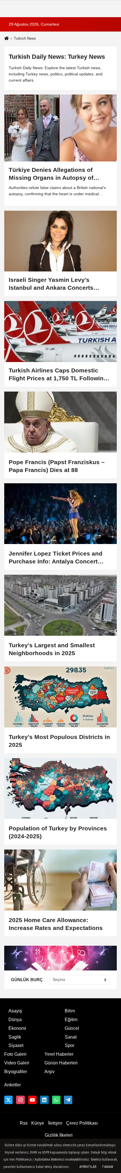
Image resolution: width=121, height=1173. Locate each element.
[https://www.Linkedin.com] (44, 1100)
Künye (37, 1123)
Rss (24, 1123)
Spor (69, 1045)
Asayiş (15, 1010)
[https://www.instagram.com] (20, 1100)
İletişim (55, 1123)
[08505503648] (56, 1100)
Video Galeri (16, 1062)
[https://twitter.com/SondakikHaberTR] (8, 1100)
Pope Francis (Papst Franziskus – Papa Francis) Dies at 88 (57, 466)
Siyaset (15, 1045)
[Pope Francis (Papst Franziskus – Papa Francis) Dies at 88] (60, 422)
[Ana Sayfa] (6, 39)
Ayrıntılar (87, 1167)
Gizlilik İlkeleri (59, 1135)
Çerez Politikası (82, 1123)
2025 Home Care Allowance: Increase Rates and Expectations (56, 924)
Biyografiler (15, 1071)
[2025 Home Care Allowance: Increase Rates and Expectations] (60, 880)
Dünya (15, 1019)
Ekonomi (17, 1028)
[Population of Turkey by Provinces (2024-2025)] (60, 788)
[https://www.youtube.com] (32, 1100)
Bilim (70, 1010)
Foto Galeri (15, 1054)
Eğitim (71, 1019)
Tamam (107, 1167)
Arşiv (49, 1071)
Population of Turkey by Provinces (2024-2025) (58, 832)
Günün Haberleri (61, 1062)
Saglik (14, 1037)
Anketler (12, 1084)
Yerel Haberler (58, 1054)
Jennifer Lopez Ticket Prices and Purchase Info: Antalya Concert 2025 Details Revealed (55, 557)
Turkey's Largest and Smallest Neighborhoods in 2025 (52, 649)
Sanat (71, 1037)
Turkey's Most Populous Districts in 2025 (59, 741)
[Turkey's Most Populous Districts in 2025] (60, 696)
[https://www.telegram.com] (68, 1100)
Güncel (72, 1028)
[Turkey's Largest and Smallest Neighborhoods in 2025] (60, 605)
